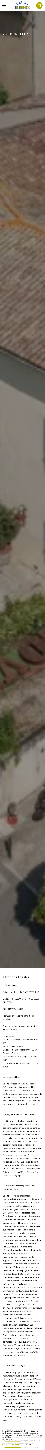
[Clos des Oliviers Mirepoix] (22, 5)
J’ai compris (12, 1444)
